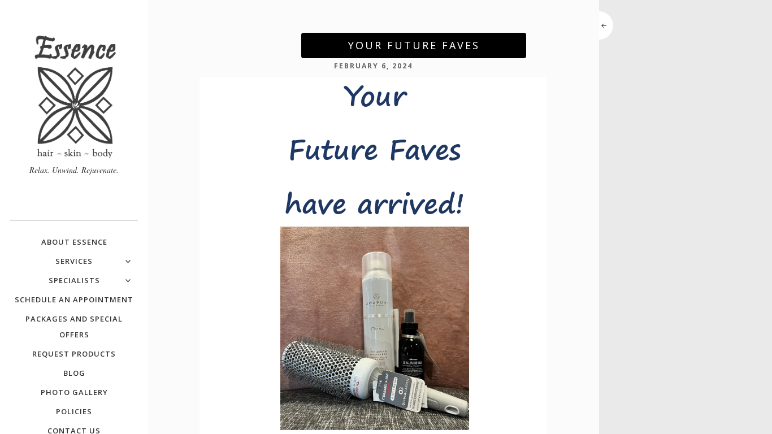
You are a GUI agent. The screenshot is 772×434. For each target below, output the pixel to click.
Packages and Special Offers (74, 327)
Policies (74, 411)
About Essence (74, 242)
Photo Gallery (74, 392)
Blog (74, 373)
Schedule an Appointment (74, 299)
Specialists (74, 280)
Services (74, 261)
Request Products (74, 354)
